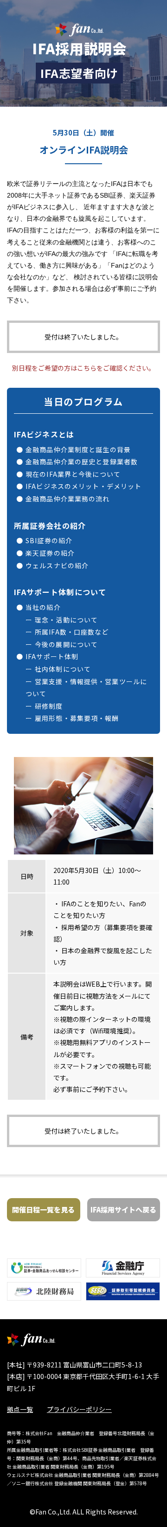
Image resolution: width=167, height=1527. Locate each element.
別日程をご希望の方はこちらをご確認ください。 (83, 367)
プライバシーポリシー (79, 1409)
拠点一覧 (20, 1409)
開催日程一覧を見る (43, 1209)
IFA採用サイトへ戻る (123, 1209)
